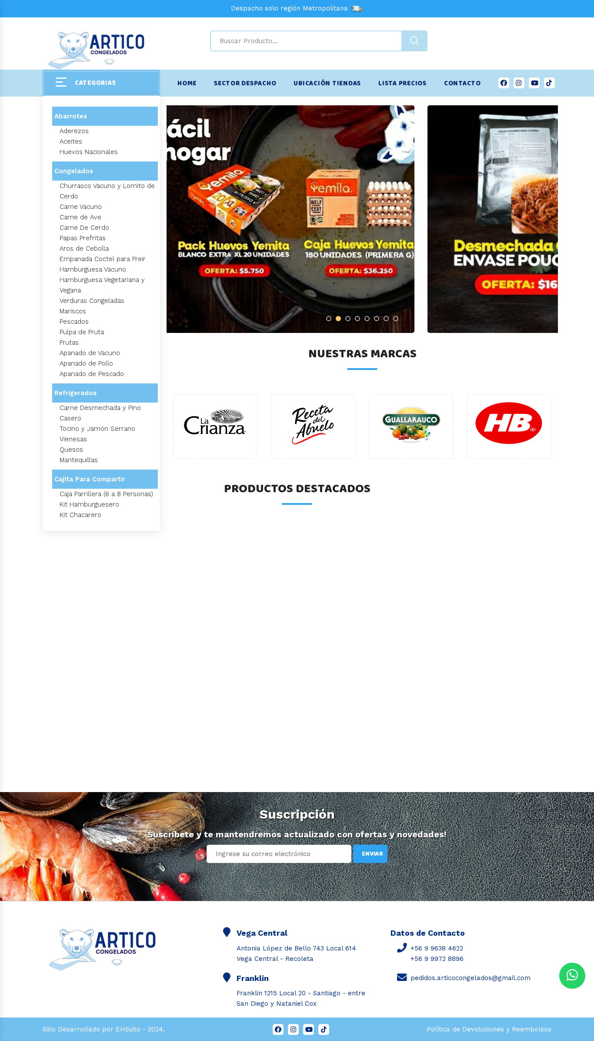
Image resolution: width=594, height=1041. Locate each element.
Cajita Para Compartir (89, 479)
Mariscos (73, 311)
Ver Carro (44, 975)
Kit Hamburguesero (89, 504)
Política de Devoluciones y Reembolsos (489, 1029)
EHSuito (128, 1029)
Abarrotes (70, 116)
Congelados (73, 171)
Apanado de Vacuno (90, 353)
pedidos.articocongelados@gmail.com (470, 978)
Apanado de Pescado (92, 374)
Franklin (253, 978)
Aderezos (74, 131)
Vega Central (262, 932)
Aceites (71, 141)
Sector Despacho (245, 83)
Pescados (74, 322)
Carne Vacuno (81, 207)
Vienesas (73, 439)
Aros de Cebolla (84, 248)
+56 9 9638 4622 (436, 948)
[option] (362, 219)
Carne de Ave (80, 217)
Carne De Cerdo (84, 228)
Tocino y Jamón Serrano (97, 429)
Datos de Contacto (427, 932)
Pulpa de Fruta (82, 332)
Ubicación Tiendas (327, 83)
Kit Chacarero (80, 515)
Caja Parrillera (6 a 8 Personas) (106, 494)
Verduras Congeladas (92, 301)
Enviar (372, 854)
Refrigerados (75, 393)
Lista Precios (402, 83)
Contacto (462, 83)
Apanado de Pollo (86, 363)
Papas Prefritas (83, 238)
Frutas (69, 342)
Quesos (71, 449)
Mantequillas (79, 460)
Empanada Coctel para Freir (103, 259)
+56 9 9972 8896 (437, 959)
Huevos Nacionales (89, 152)
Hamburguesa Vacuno (93, 269)
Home (187, 83)
